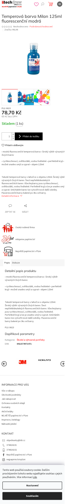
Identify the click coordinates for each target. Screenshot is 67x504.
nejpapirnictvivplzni (16, 459)
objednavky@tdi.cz (16, 440)
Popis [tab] (7, 262)
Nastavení (32, 485)
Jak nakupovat (9, 399)
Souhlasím (32, 496)
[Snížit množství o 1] (13, 138)
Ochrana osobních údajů (13, 403)
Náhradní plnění (9, 424)
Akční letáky (7, 411)
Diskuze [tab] (16, 262)
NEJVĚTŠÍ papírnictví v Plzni (15, 415)
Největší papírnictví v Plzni (19, 454)
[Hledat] (42, 4)
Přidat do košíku (31, 136)
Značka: (11, 29)
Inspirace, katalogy (11, 419)
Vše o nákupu (8, 390)
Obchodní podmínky (11, 395)
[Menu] (59, 4)
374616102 (12, 450)
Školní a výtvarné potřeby (31, 340)
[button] (62, 363)
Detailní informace (10, 196)
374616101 (12, 445)
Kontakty (6, 407)
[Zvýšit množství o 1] (13, 134)
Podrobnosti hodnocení (41, 26)
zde (35, 477)
